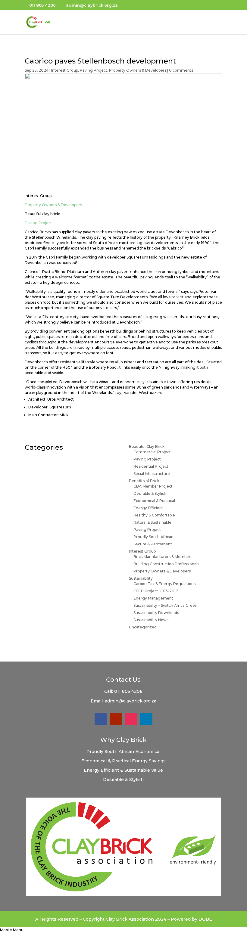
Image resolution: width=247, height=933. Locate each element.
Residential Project (150, 466)
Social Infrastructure (151, 473)
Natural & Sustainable (152, 522)
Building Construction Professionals (166, 564)
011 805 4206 (128, 691)
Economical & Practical (154, 500)
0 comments (181, 70)
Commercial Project (152, 452)
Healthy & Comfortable (154, 515)
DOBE (205, 919)
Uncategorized (143, 627)
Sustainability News (150, 620)
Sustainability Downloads (156, 612)
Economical (148, 751)
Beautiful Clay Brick (146, 446)
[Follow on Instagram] (131, 719)
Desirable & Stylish (149, 493)
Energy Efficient (148, 508)
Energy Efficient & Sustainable (117, 770)
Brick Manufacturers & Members (162, 556)
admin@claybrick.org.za (130, 701)
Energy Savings (149, 761)
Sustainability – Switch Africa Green (165, 605)
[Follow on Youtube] (116, 719)
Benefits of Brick (144, 481)
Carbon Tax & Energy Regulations (164, 583)
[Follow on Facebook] (101, 719)
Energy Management (153, 598)
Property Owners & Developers (137, 70)
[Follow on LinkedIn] (146, 719)
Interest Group (64, 70)
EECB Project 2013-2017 (155, 591)
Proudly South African (153, 537)
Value (157, 770)
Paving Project (93, 70)
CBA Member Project (153, 486)
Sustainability (141, 578)
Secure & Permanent (152, 544)
